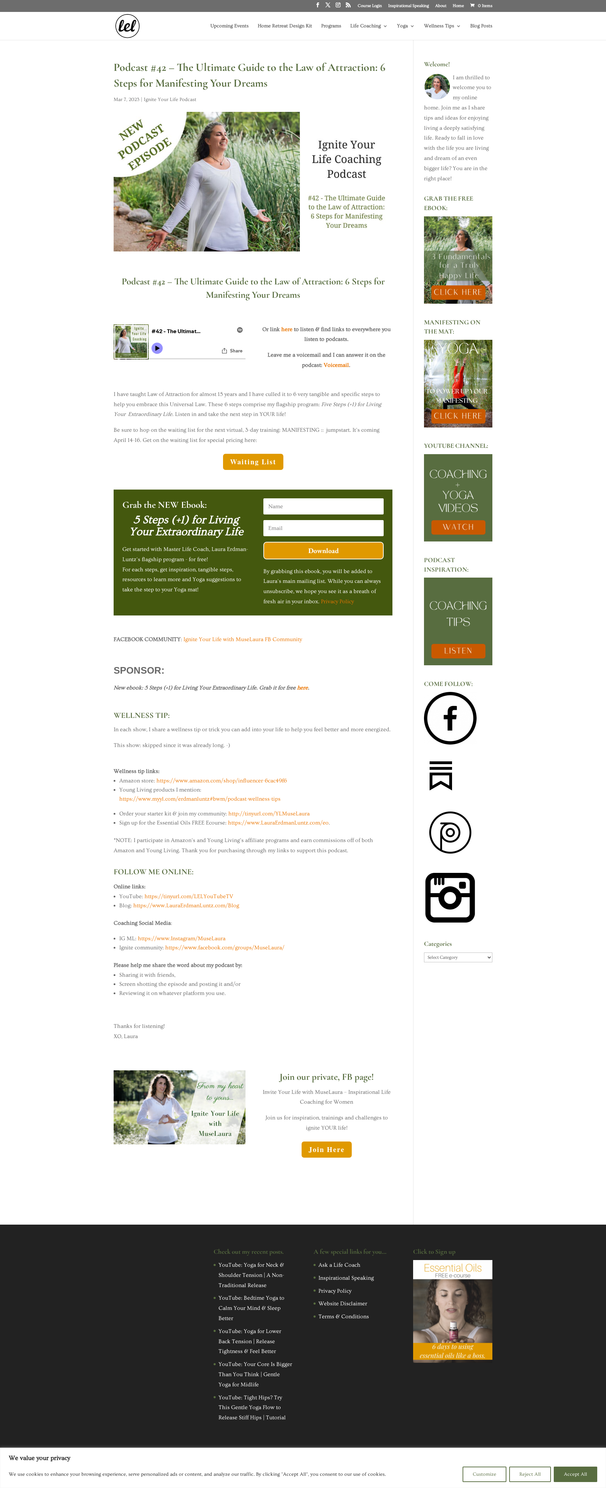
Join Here (327, 1149)
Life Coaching (365, 26)
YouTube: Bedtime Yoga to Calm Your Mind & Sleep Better (251, 1308)
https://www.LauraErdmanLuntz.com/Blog (186, 905)
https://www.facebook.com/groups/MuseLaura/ (224, 947)
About (440, 6)
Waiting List (253, 462)
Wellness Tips (439, 26)
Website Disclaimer (342, 1303)
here (286, 329)
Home (458, 6)
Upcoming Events (229, 26)
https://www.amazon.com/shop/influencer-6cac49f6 (221, 780)
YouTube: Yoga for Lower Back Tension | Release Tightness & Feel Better (249, 1341)
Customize (484, 1474)
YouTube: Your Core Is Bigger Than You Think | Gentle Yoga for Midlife (255, 1374)
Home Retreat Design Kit (285, 26)
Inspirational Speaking (408, 6)
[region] (303, 1468)
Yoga (402, 26)
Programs (331, 26)
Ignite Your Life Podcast (170, 99)
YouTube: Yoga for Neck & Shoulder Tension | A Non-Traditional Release (251, 1275)
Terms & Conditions (343, 1316)
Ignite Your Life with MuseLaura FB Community (242, 639)
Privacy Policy (337, 601)
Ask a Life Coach (339, 1265)
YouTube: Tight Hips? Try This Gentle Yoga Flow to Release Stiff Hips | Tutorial (252, 1407)
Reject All (530, 1474)
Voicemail (336, 365)
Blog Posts (481, 26)
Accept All (575, 1474)
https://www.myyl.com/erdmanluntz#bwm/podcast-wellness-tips (200, 799)
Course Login (370, 6)
